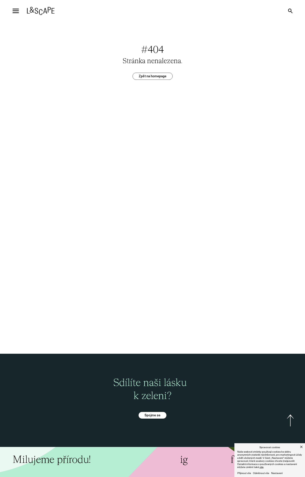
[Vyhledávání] (290, 10)
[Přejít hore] (290, 420)
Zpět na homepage (152, 76)
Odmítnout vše (261, 473)
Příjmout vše (244, 473)
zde (261, 467)
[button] (301, 447)
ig (184, 460)
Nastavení (277, 473)
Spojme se (152, 415)
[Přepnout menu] (16, 11)
